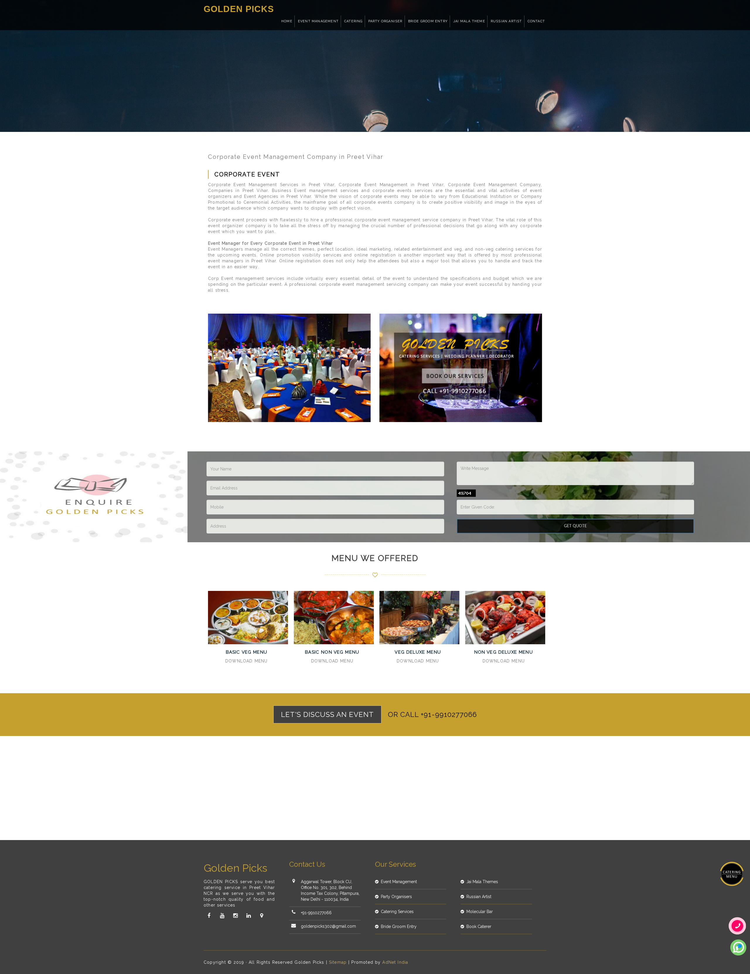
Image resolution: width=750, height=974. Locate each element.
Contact (536, 21)
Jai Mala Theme (469, 21)
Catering (353, 21)
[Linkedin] (248, 915)
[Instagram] (235, 915)
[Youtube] (222, 915)
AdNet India (395, 962)
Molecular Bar (479, 911)
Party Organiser (385, 21)
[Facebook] (209, 915)
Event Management (318, 21)
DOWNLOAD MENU (246, 661)
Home (286, 21)
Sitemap (338, 962)
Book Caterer (478, 926)
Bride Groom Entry (428, 21)
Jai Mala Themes (482, 881)
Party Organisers (396, 896)
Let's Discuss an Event (327, 714)
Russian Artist (506, 21)
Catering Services (397, 911)
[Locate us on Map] (261, 915)
